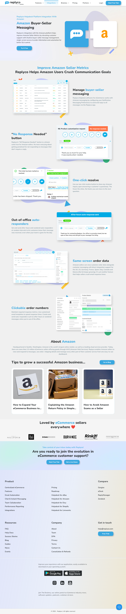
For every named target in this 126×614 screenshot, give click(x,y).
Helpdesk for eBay (59, 495)
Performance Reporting (14, 506)
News (7, 548)
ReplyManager (104, 495)
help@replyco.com (105, 529)
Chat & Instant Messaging (15, 499)
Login (101, 3)
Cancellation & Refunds (61, 551)
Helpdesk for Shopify (60, 506)
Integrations (51, 3)
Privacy (54, 540)
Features (38, 3)
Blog (7, 540)
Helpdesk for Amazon (60, 499)
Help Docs (9, 532)
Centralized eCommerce (14, 487)
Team (53, 532)
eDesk (100, 491)
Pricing (74, 3)
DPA (53, 536)
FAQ (6, 529)
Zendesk (101, 499)
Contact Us (55, 548)
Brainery (64, 3)
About (54, 529)
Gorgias (101, 487)
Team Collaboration (13, 503)
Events (7, 551)
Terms (54, 544)
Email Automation (12, 495)
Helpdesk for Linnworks (61, 510)
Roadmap (55, 491)
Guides (8, 544)
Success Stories (11, 536)
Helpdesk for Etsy (58, 503)
